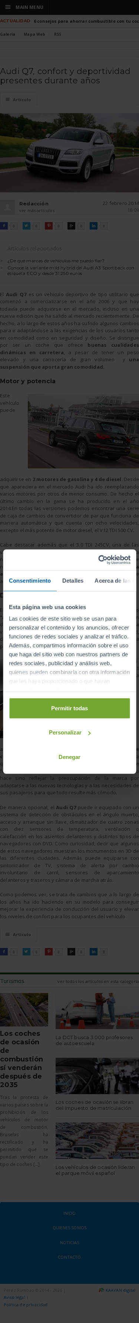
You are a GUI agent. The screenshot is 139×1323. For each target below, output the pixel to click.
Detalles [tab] (72, 580)
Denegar (69, 756)
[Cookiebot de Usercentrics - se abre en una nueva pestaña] (98, 560)
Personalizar (65, 732)
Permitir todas (69, 708)
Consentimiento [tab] (30, 580)
